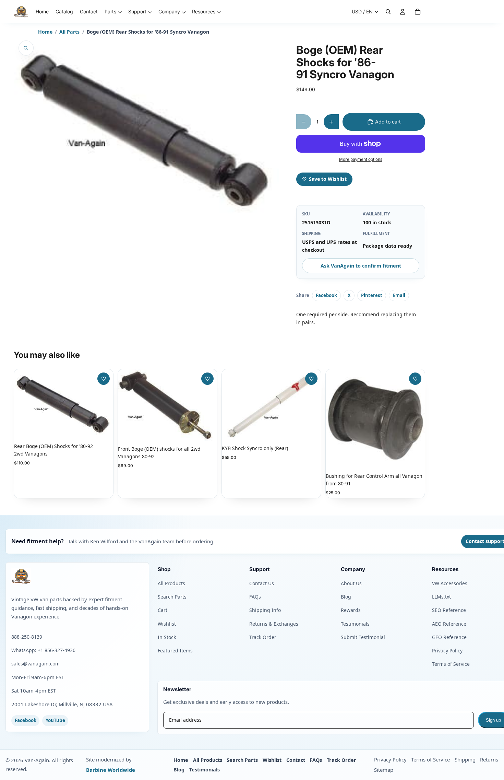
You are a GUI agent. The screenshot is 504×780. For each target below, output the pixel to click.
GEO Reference (449, 637)
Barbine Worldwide (110, 769)
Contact (295, 760)
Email (399, 295)
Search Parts (172, 596)
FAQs (255, 596)
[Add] (102, 428)
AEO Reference (449, 624)
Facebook (326, 295)
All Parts (69, 31)
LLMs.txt (441, 596)
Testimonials (355, 624)
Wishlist (167, 624)
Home (45, 31)
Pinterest (371, 295)
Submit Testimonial (363, 637)
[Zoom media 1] (26, 48)
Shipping (465, 759)
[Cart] (417, 11)
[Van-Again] (77, 576)
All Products (171, 583)
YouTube (55, 720)
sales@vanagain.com (35, 663)
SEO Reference (449, 610)
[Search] (388, 11)
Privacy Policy (447, 650)
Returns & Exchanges (273, 624)
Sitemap (383, 769)
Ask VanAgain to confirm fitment (361, 265)
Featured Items (175, 650)
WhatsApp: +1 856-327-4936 (43, 650)
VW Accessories (449, 583)
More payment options (360, 159)
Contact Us (261, 583)
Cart (162, 610)
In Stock (167, 637)
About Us (351, 583)
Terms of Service (451, 664)
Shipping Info (265, 610)
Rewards (351, 610)
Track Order (262, 637)
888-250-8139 (26, 637)
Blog (346, 596)
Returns (489, 759)
